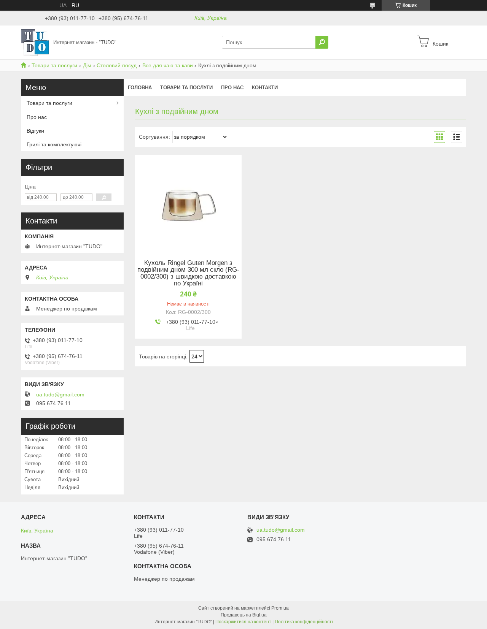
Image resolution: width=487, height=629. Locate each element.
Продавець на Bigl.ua (244, 615)
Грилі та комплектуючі (54, 144)
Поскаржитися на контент (243, 621)
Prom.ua (280, 608)
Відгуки (35, 131)
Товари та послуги (54, 65)
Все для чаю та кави (167, 65)
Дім (87, 65)
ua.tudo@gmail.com (60, 394)
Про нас (232, 87)
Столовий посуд (117, 65)
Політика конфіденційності (304, 621)
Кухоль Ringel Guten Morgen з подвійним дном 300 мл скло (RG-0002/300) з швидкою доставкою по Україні (188, 273)
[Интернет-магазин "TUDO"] (35, 42)
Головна (140, 87)
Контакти (265, 87)
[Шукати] (321, 42)
